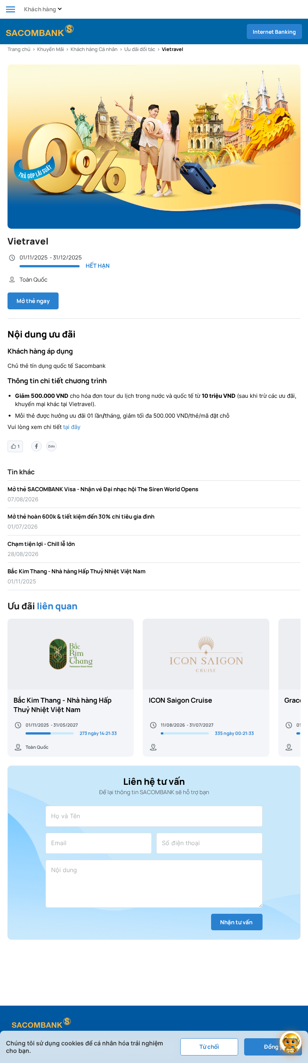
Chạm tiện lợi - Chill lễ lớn (41, 544)
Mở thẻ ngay (33, 301)
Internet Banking (274, 31)
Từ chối (209, 1047)
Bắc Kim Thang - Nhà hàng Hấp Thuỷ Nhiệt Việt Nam (76, 571)
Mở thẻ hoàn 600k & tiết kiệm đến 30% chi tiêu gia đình (81, 516)
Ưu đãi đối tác (139, 49)
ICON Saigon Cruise (180, 700)
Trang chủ (19, 49)
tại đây (71, 426)
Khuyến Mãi (50, 49)
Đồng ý (273, 1047)
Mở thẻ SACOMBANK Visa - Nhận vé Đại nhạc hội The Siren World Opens (103, 489)
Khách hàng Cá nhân (94, 49)
